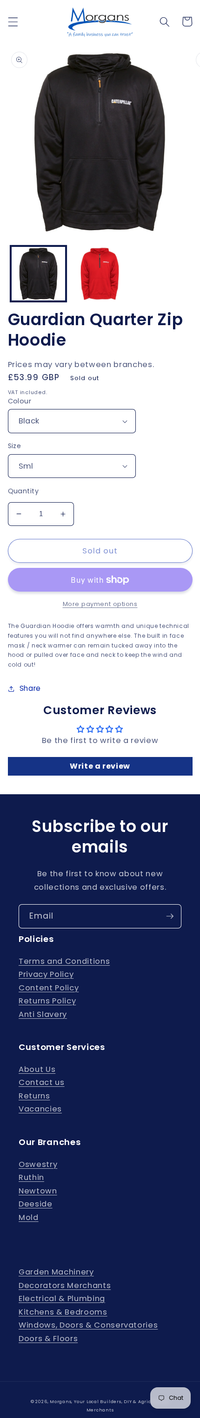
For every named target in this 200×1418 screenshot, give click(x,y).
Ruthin (31, 1177)
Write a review (100, 766)
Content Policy (49, 987)
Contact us (42, 1082)
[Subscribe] (170, 916)
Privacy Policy (46, 974)
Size (14, 445)
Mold (29, 1217)
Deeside (36, 1204)
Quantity (23, 491)
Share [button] (30, 688)
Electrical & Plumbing (62, 1298)
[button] (12, 21)
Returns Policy (47, 1000)
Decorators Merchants (65, 1285)
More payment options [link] (100, 604)
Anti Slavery (43, 1014)
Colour (20, 401)
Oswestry (38, 1164)
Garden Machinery (56, 1272)
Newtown (38, 1191)
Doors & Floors (48, 1338)
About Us (37, 1069)
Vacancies (40, 1109)
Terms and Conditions (64, 961)
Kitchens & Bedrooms (63, 1312)
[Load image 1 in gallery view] (38, 273)
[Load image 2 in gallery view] (100, 273)
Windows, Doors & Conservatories (88, 1325)
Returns (34, 1096)
